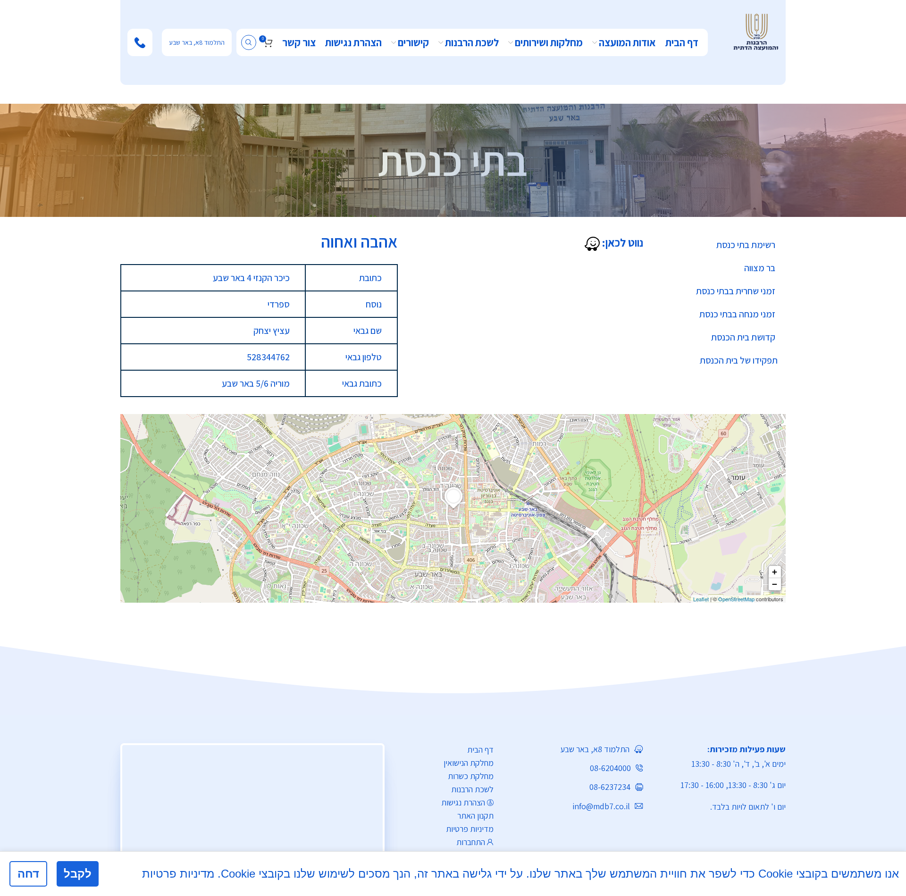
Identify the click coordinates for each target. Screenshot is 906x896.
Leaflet (701, 599)
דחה (28, 873)
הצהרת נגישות (463, 802)
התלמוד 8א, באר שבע (197, 42)
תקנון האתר (475, 815)
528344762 (268, 357)
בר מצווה (759, 268)
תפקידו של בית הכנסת (739, 360)
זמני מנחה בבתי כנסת (737, 314)
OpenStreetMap (736, 599)
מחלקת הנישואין (469, 762)
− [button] (774, 584)
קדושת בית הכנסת (743, 337)
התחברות (470, 842)
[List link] (575, 749)
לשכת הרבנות (472, 789)
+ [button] (774, 572)
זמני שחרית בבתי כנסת (735, 291)
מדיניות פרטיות (470, 828)
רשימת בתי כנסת (745, 245)
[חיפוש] (248, 42)
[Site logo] (756, 31)
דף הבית (480, 749)
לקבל (78, 873)
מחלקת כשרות (471, 776)
